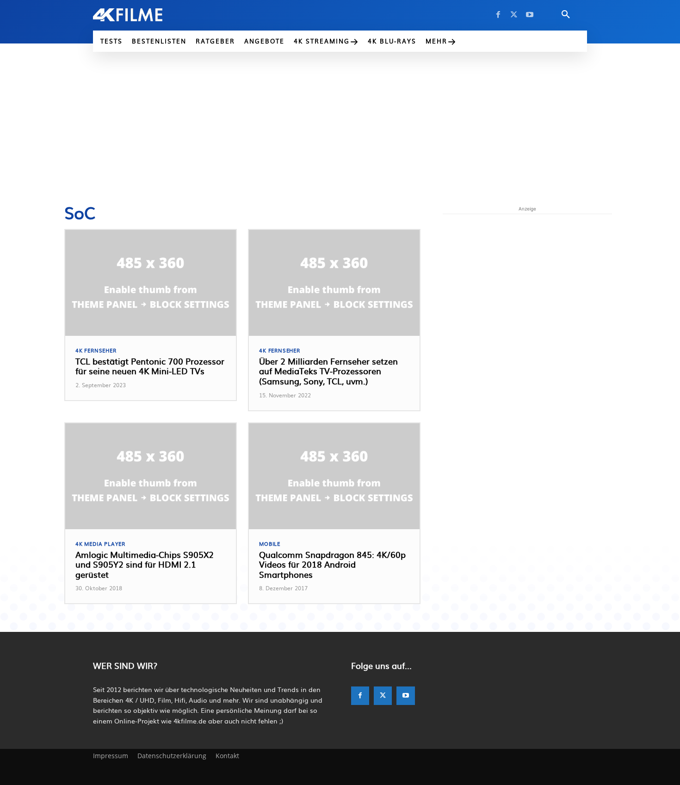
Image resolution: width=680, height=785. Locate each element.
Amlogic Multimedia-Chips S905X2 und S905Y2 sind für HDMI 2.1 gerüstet (144, 564)
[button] (566, 15)
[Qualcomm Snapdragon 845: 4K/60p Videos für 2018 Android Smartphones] (334, 476)
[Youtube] (529, 14)
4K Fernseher (96, 350)
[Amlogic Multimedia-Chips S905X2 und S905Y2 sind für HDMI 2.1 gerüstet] (150, 476)
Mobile (269, 543)
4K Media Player (100, 543)
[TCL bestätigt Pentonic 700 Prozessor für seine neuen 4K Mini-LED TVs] (150, 283)
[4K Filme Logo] (142, 14)
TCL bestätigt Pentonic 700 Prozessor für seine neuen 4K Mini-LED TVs (149, 366)
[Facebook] (498, 14)
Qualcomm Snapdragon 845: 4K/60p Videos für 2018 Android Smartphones (332, 564)
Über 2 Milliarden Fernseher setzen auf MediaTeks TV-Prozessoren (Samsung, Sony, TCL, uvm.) (328, 371)
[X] (513, 14)
